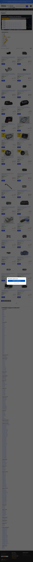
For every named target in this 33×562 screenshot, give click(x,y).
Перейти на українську (16, 280)
